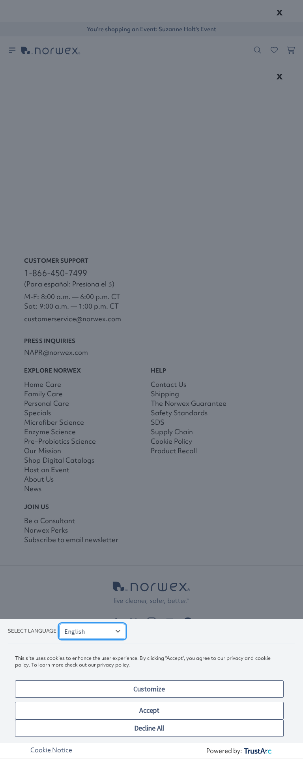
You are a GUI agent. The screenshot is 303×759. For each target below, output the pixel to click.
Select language (32, 630)
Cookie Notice (51, 750)
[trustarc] (257, 751)
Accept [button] (149, 710)
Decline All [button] (149, 728)
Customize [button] (149, 688)
